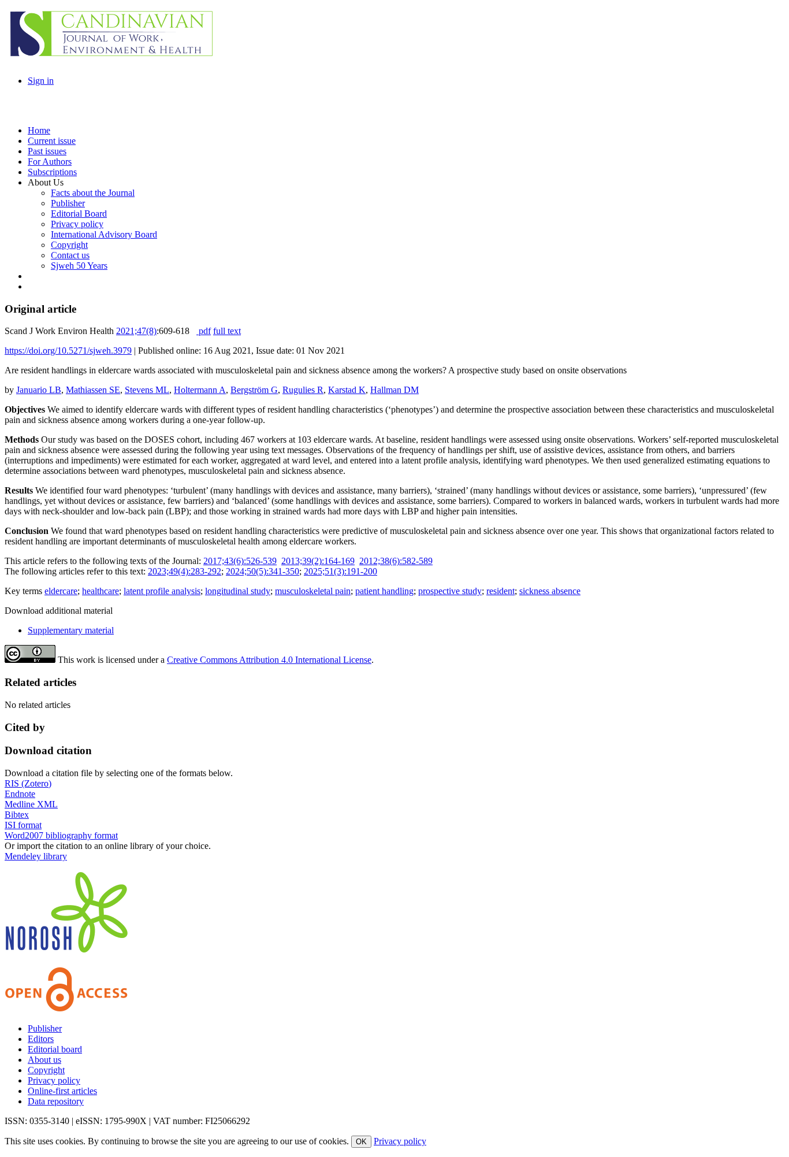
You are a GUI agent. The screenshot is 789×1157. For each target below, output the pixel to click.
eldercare (60, 591)
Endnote (20, 794)
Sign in (41, 81)
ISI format (23, 825)
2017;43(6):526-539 (240, 561)
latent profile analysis (162, 591)
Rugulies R (302, 390)
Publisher (45, 1028)
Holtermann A (200, 390)
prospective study (450, 591)
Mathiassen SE (93, 390)
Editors (41, 1039)
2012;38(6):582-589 (396, 561)
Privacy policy (54, 1080)
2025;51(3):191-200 (340, 571)
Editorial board (55, 1049)
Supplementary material (71, 630)
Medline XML (31, 804)
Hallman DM (394, 390)
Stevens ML (147, 390)
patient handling (384, 591)
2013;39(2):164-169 (318, 561)
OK (361, 1141)
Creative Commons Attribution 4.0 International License (269, 660)
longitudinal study (237, 591)
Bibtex (17, 814)
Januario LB (38, 390)
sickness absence (549, 591)
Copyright (46, 1070)
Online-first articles (62, 1091)
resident (500, 591)
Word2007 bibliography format (61, 835)
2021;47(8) (136, 331)
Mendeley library (36, 856)
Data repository (56, 1101)
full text (227, 331)
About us (44, 1060)
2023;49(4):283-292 (184, 571)
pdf (203, 331)
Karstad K (347, 390)
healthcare (100, 591)
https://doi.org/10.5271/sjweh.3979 (68, 350)
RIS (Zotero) (28, 783)
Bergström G (254, 390)
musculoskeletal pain (313, 591)
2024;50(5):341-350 (262, 571)
